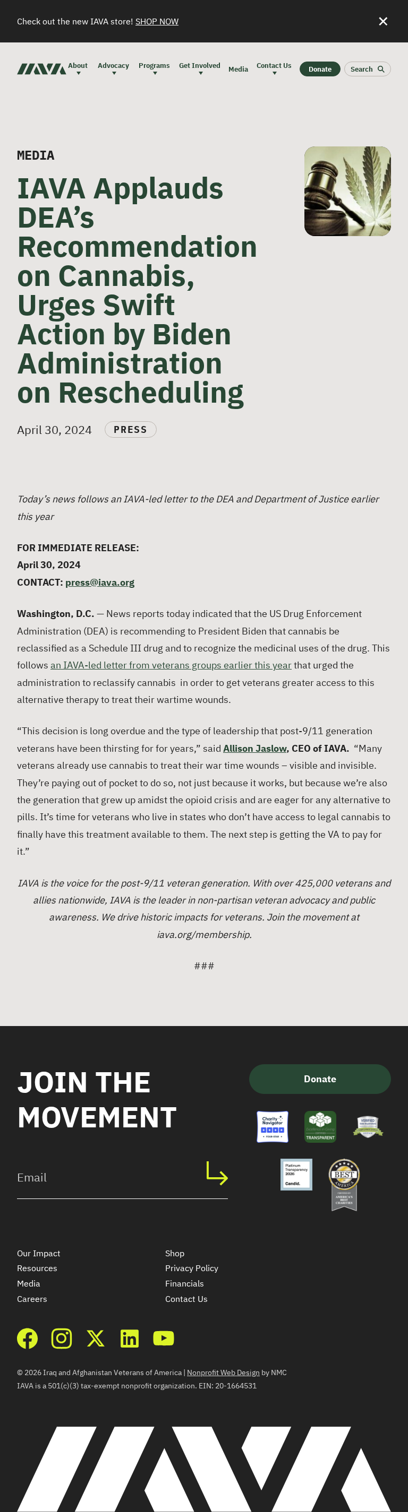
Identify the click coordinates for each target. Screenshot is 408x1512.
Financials (184, 1283)
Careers (32, 1298)
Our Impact (39, 1253)
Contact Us (186, 1298)
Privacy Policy (191, 1268)
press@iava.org (99, 582)
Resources (37, 1268)
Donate (320, 1079)
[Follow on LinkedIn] (129, 1338)
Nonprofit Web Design (223, 1372)
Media (28, 1283)
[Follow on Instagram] (61, 1338)
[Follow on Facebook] (27, 1338)
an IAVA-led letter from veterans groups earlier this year (171, 665)
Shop (174, 1253)
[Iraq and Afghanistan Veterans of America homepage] (41, 68)
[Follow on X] (95, 1338)
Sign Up (222, 1173)
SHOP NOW (156, 21)
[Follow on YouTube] (163, 1338)
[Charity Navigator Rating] (272, 1127)
